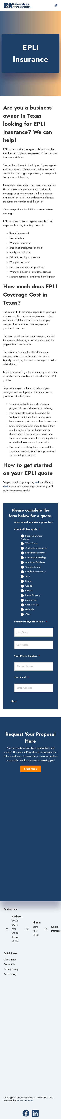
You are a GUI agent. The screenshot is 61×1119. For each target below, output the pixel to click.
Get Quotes (10, 959)
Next (14, 701)
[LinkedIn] (35, 1113)
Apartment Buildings (35, 562)
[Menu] (56, 5)
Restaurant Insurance (35, 552)
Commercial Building (35, 557)
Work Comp (31, 543)
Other (28, 614)
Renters (29, 590)
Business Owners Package (31, 537)
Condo (28, 585)
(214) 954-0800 (36, 931)
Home (28, 581)
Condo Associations (35, 571)
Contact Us (9, 964)
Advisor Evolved (25, 1100)
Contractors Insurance (36, 548)
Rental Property (32, 595)
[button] (30, 769)
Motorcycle (31, 600)
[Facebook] (26, 1113)
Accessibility (10, 974)
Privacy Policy (11, 969)
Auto (27, 576)
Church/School (32, 567)
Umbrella (29, 609)
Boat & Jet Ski (31, 604)
